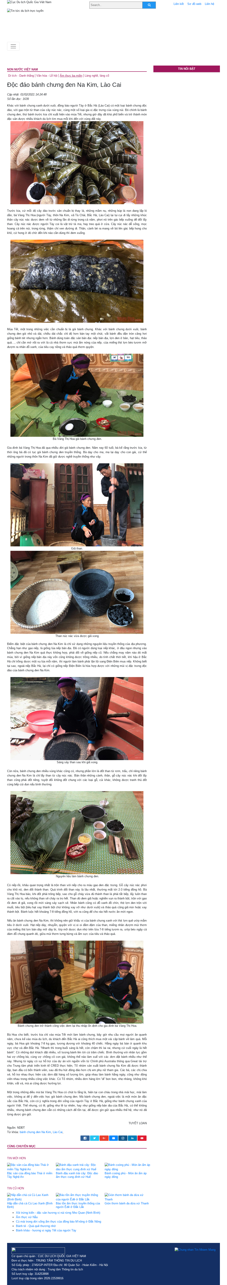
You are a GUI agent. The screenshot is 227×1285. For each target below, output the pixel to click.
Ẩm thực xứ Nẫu (27, 1217)
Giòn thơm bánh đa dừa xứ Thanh (127, 1203)
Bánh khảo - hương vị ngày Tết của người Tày (46, 1230)
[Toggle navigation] (13, 46)
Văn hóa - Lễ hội (46, 75)
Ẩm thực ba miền (71, 75)
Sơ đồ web (194, 4)
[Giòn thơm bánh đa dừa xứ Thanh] (127, 1197)
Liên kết (179, 4)
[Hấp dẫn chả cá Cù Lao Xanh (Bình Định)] (30, 1197)
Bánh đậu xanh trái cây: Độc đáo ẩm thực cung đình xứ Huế (77, 1175)
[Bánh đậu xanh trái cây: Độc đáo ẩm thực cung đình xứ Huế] (78, 1167)
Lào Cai (58, 1132)
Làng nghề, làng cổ (97, 75)
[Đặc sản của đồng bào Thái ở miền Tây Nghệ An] (30, 1167)
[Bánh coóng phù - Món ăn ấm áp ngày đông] (127, 1167)
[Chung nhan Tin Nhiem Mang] (195, 1249)
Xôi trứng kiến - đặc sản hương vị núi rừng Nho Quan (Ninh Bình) (58, 1212)
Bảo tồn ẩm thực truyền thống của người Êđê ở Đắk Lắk (78, 1205)
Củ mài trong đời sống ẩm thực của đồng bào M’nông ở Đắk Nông (58, 1221)
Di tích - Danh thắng (21, 75)
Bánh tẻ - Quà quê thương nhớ (36, 1226)
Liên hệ (209, 4)
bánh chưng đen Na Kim (35, 1132)
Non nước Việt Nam (22, 69)
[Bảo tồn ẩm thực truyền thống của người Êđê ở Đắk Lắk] (78, 1197)
